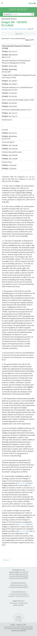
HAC (21, 594)
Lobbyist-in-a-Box (21, 624)
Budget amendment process (17, 585)
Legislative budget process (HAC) (18, 572)
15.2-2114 (22, 483)
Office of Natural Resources (18, 29)
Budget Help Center (18, 605)
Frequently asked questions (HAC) (18, 587)
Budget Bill (7, 14)
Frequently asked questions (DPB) (18, 578)
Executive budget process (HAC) (17, 574)
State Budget (18, 9)
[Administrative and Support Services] (8, 560)
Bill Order (4, 29)
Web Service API (23, 603)
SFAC (24, 594)
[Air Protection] (3, 560)
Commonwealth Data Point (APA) (18, 576)
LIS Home (12, 624)
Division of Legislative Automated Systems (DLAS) (22, 629)
